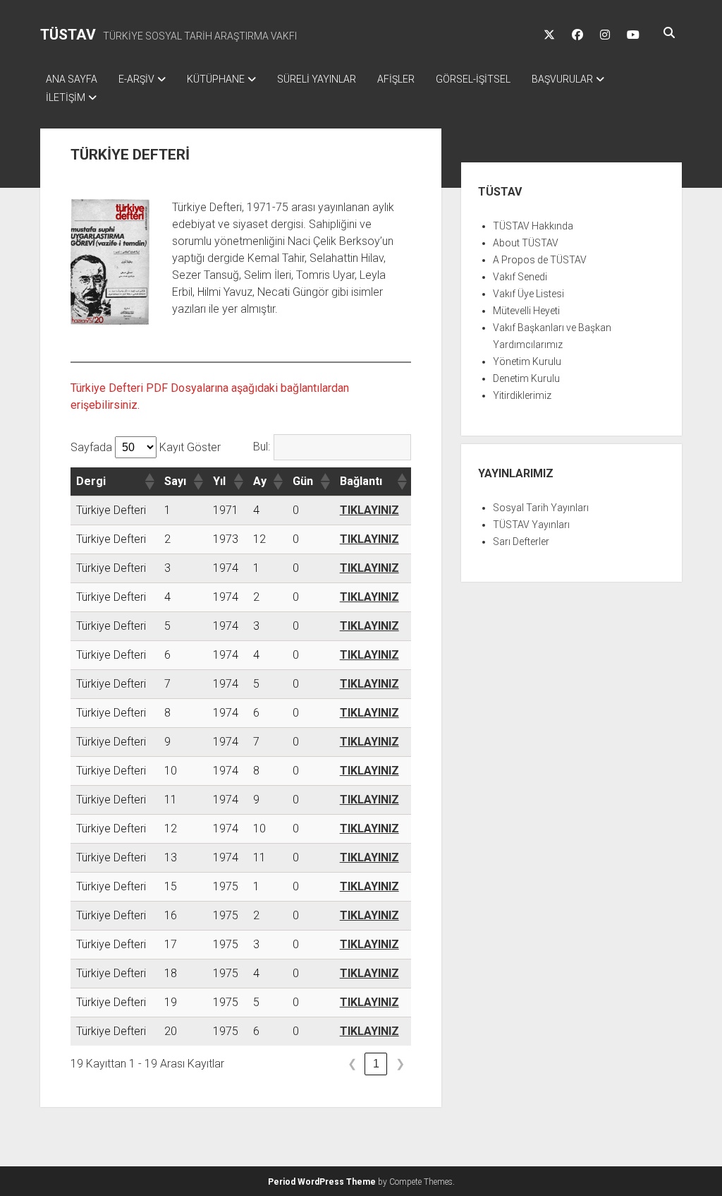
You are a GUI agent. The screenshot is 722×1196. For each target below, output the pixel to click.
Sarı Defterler (521, 541)
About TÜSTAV (525, 243)
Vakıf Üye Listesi (528, 293)
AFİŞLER (396, 79)
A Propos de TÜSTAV (540, 259)
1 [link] (376, 1064)
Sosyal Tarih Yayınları (541, 507)
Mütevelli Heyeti (526, 310)
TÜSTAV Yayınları (531, 524)
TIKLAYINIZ (369, 510)
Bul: (261, 446)
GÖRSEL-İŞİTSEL (473, 79)
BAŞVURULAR (562, 79)
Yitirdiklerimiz (522, 395)
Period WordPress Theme (322, 1182)
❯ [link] (400, 1064)
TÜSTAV (68, 34)
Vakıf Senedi (520, 276)
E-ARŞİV (136, 79)
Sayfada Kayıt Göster (146, 447)
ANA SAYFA (71, 79)
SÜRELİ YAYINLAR (316, 79)
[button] (149, 481)
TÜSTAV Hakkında (533, 226)
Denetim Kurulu (526, 378)
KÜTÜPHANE (216, 79)
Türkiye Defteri (111, 510)
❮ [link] (352, 1064)
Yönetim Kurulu (527, 361)
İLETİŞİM (65, 97)
